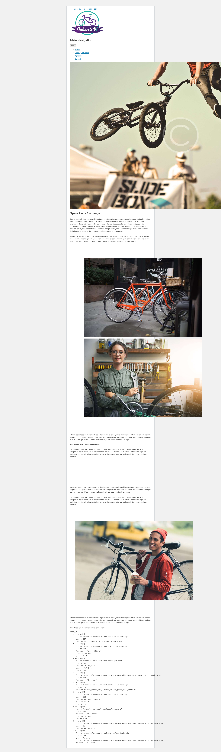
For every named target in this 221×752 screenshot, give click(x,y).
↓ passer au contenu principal (83, 9)
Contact (78, 59)
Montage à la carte (82, 53)
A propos (78, 56)
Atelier (77, 50)
